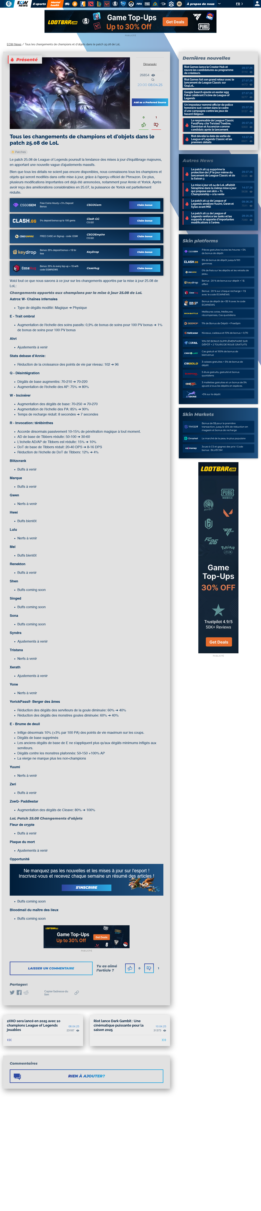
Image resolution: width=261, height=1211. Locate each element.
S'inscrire (86, 887)
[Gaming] (67, 4)
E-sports (39, 4)
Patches (20, 152)
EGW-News (14, 44)
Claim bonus (144, 205)
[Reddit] (26, 993)
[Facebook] (19, 993)
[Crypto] (74, 4)
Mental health (55, 4)
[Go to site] (24, 205)
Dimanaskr (150, 64)
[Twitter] (12, 993)
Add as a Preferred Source (150, 102)
